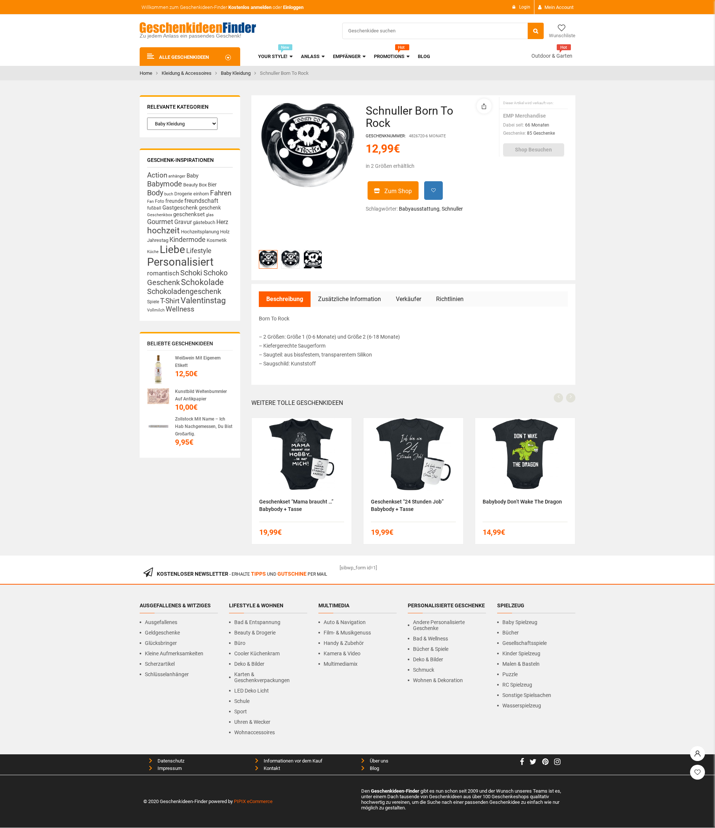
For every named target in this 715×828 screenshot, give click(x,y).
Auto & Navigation (345, 622)
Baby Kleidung (236, 73)
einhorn (201, 193)
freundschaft (201, 200)
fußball (154, 208)
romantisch (163, 273)
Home (146, 73)
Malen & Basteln (521, 664)
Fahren (220, 193)
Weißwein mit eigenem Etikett (197, 361)
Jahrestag (157, 240)
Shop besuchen (533, 150)
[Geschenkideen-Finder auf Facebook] (522, 762)
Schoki (191, 272)
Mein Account (558, 7)
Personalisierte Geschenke (446, 605)
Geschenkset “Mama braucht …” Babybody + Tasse (296, 505)
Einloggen (293, 7)
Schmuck (423, 670)
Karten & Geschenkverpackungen (262, 677)
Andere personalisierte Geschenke (439, 625)
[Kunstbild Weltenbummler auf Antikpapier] (158, 396)
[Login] (697, 751)
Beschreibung (284, 299)
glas (210, 214)
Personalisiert (180, 262)
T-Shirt (169, 301)
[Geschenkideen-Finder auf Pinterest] (545, 762)
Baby (192, 175)
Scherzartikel (160, 664)
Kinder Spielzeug (521, 653)
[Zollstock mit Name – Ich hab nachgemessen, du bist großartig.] (158, 426)
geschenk (210, 208)
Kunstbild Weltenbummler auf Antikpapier (201, 395)
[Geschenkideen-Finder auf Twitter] (533, 762)
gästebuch (204, 222)
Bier (212, 185)
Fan (150, 201)
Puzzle (510, 674)
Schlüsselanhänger (167, 674)
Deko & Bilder (249, 664)
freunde (174, 201)
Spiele (153, 301)
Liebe (172, 249)
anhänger (176, 176)
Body (155, 192)
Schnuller (452, 209)
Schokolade (202, 282)
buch (168, 194)
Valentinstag (203, 300)
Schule (242, 701)
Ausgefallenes (161, 622)
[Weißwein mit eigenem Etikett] (158, 369)
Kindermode (187, 239)
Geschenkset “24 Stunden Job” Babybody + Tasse (407, 505)
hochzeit (163, 231)
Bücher (510, 633)
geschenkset (189, 214)
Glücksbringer (161, 643)
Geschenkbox (159, 214)
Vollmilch (156, 310)
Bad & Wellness (430, 639)
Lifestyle (199, 251)
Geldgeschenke (162, 633)
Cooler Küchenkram (257, 653)
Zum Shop (398, 191)
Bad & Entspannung (257, 622)
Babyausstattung (419, 209)
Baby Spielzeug (519, 622)
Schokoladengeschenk (184, 291)
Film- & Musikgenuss (347, 633)
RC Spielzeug (517, 685)
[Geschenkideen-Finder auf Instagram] (557, 762)
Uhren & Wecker (252, 722)
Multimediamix (341, 664)
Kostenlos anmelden (249, 7)
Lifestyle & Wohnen (256, 605)
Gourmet (160, 222)
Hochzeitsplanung (200, 231)
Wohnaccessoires (254, 732)
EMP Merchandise (524, 116)
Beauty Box (195, 185)
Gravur (183, 222)
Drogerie (183, 193)
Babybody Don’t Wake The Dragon (522, 502)
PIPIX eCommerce (253, 801)
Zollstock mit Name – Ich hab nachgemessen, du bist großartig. (203, 426)
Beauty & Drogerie (255, 633)
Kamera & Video (342, 653)
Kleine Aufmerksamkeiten (174, 653)
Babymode (164, 183)
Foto (159, 201)
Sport (240, 711)
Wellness (180, 309)
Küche (153, 251)
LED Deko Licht (251, 691)
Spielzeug (510, 605)
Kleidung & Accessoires (187, 73)
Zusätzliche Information (349, 299)
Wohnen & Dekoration (438, 680)
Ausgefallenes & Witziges (175, 605)
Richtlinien (450, 299)
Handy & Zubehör (344, 643)
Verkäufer (408, 299)
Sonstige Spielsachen (526, 695)
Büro (239, 643)
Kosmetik (217, 240)
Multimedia (333, 605)
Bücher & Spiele (430, 649)
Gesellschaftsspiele (524, 643)
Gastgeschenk (180, 207)
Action (157, 175)
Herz (222, 222)
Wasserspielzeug (521, 706)
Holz (224, 231)
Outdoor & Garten (551, 56)
